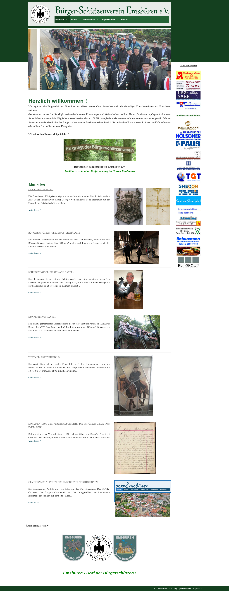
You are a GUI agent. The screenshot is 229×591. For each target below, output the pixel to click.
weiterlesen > (34, 210)
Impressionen (108, 19)
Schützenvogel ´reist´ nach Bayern (51, 272)
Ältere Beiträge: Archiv (37, 525)
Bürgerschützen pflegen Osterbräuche (54, 233)
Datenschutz (185, 588)
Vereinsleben (89, 19)
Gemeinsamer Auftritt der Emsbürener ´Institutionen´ (63, 482)
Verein (74, 19)
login (176, 588)
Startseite (59, 19)
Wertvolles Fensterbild (44, 357)
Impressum (197, 588)
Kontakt (124, 19)
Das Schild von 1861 (40, 189)
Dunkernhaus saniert (42, 317)
